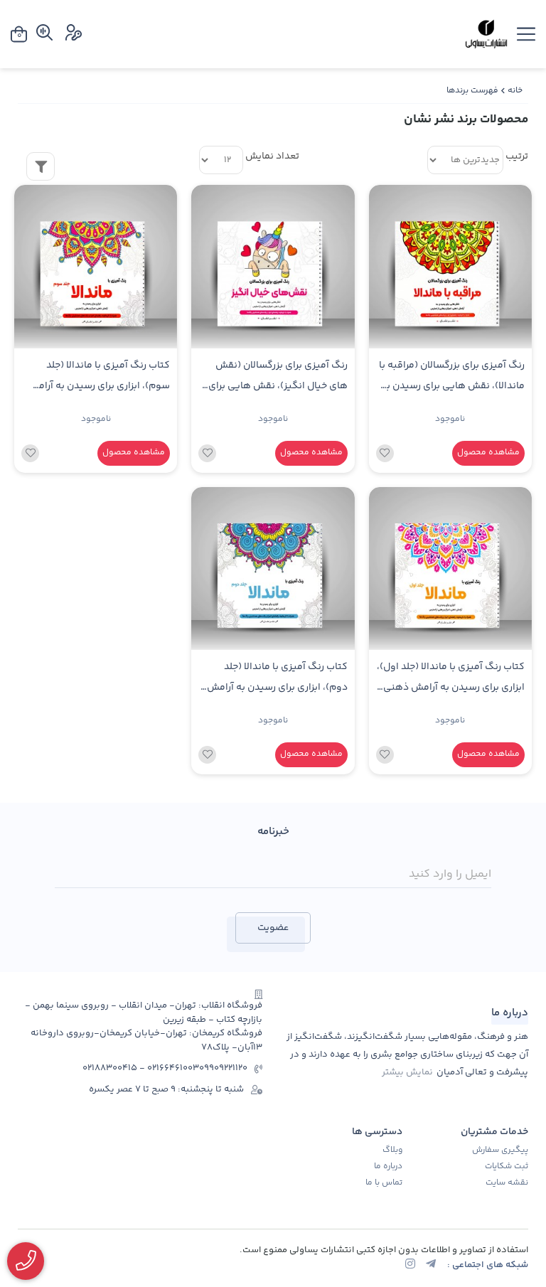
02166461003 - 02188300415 (140, 1068)
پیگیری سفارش (500, 1150)
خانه (515, 90)
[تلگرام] (431, 1265)
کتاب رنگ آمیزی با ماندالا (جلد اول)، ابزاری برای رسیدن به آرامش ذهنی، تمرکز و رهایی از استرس (451, 679)
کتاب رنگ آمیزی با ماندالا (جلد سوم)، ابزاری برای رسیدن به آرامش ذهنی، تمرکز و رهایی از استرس (98, 378)
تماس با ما (383, 1183)
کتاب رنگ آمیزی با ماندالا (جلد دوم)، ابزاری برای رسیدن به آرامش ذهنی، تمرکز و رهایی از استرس (277, 679)
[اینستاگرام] (410, 1265)
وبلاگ (392, 1150)
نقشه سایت (507, 1183)
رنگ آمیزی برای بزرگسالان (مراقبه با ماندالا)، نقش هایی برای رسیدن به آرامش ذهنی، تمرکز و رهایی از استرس (452, 378)
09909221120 (223, 1068)
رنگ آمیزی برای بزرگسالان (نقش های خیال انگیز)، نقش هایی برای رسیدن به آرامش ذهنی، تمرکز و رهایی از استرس (277, 378)
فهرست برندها (472, 90)
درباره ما (388, 1166)
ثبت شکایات (506, 1166)
